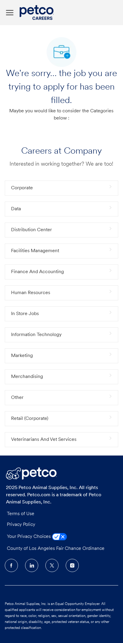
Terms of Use (20, 514)
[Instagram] (72, 565)
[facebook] (11, 565)
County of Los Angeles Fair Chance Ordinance (55, 548)
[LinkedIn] (31, 565)
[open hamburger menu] (9, 12)
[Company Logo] (38, 13)
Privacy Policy (21, 524)
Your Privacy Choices (29, 536)
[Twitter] (52, 565)
